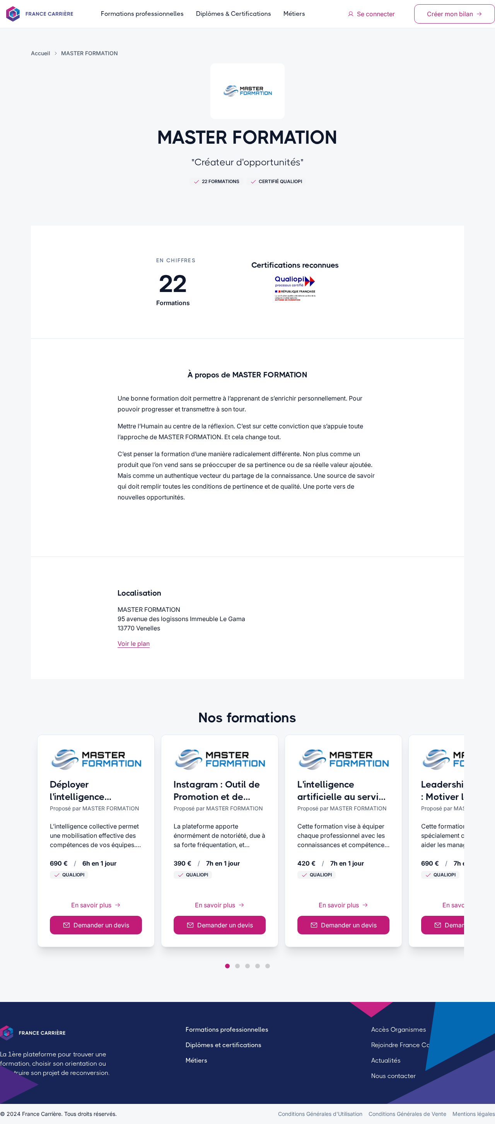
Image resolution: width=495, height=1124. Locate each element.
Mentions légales (473, 1113)
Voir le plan (134, 643)
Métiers (294, 13)
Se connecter (376, 14)
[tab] (227, 966)
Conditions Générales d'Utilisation (320, 1113)
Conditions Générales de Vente (407, 1113)
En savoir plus (91, 905)
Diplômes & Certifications (233, 13)
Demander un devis (101, 925)
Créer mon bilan (450, 14)
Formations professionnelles (142, 13)
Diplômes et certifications (223, 1045)
